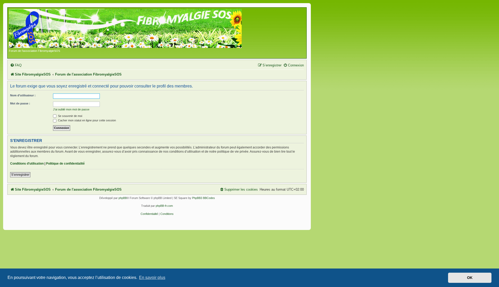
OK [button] (469, 278)
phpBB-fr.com (164, 205)
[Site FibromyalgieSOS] (133, 29)
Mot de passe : (20, 103)
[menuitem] (16, 65)
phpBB (123, 197)
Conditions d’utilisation (27, 163)
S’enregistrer (20, 175)
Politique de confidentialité (65, 163)
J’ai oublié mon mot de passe (71, 109)
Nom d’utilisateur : (23, 95)
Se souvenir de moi (69, 115)
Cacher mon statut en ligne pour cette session (86, 120)
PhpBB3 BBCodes (203, 197)
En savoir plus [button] (152, 277)
